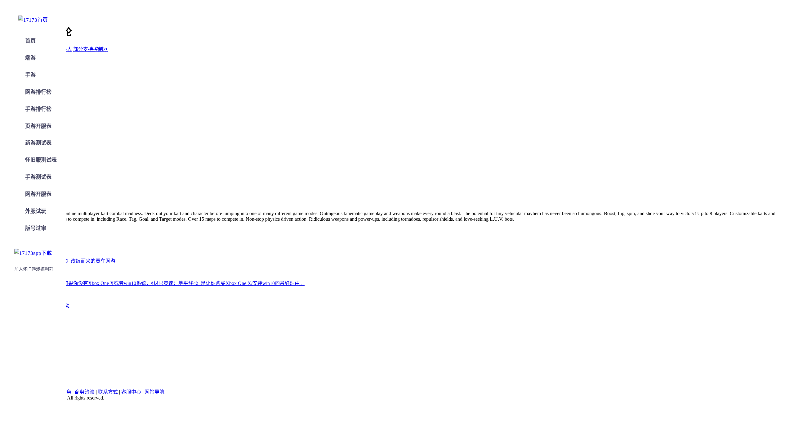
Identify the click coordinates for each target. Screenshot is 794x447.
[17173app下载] (33, 252)
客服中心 (131, 392)
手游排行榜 (38, 109)
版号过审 (35, 228)
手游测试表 (38, 177)
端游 (30, 58)
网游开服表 (38, 194)
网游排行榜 (38, 92)
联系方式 (108, 392)
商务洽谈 (85, 392)
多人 (67, 49)
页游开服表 (38, 126)
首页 (30, 41)
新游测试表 (38, 143)
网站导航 (154, 392)
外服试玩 (35, 211)
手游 (30, 75)
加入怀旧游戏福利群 (33, 269)
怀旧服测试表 (41, 160)
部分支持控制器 (90, 49)
